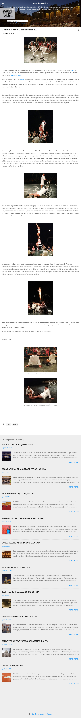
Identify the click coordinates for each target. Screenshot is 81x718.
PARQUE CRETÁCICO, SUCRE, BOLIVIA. (18, 494)
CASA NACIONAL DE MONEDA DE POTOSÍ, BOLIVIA (24, 469)
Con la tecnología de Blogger (42, 714)
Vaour (22, 79)
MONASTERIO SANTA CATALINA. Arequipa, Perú (23, 518)
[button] (78, 30)
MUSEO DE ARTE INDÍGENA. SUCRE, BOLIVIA (21, 543)
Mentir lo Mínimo (17, 75)
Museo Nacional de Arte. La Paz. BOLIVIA (20, 616)
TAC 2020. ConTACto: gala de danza (17, 444)
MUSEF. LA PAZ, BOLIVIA (12, 666)
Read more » (74, 462)
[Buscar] (78, 4)
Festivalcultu (40, 3)
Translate (23, 23)
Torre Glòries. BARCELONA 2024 (16, 567)
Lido (73, 70)
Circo (9, 425)
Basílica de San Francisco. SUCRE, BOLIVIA (20, 592)
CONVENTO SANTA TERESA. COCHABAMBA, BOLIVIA (25, 641)
